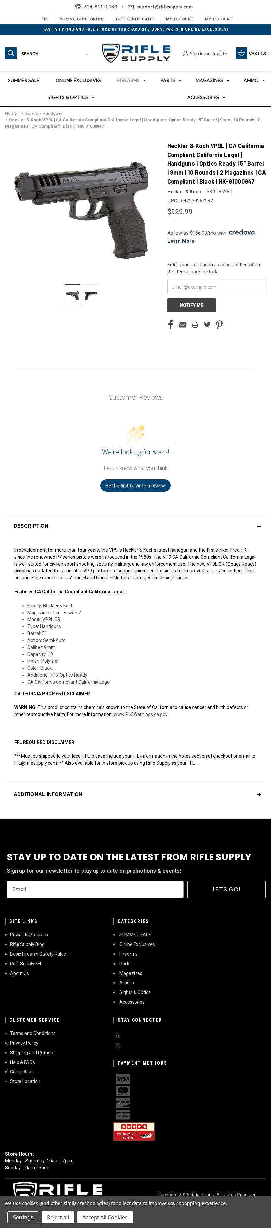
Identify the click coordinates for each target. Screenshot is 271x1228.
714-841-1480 (100, 6)
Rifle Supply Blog (27, 944)
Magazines (209, 80)
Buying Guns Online (82, 19)
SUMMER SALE (23, 80)
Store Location (25, 1081)
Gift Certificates (135, 19)
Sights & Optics (68, 97)
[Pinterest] (219, 324)
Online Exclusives (78, 80)
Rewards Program (29, 934)
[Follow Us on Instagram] (162, 1046)
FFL (45, 19)
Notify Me (191, 305)
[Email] (182, 324)
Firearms (128, 80)
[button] (135, 526)
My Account (180, 19)
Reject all (58, 1217)
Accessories (203, 97)
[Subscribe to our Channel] (162, 1035)
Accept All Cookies (105, 1217)
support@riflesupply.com (165, 6)
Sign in (197, 53)
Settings (23, 1217)
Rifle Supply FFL (26, 963)
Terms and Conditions (33, 1033)
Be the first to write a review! (135, 485)
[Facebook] (170, 324)
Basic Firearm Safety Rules (38, 954)
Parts (167, 80)
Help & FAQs (22, 1062)
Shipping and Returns (32, 1052)
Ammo (251, 80)
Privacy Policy (24, 1043)
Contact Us (21, 1071)
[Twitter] (207, 324)
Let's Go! (227, 889)
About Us (19, 973)
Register (220, 53)
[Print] (195, 324)
